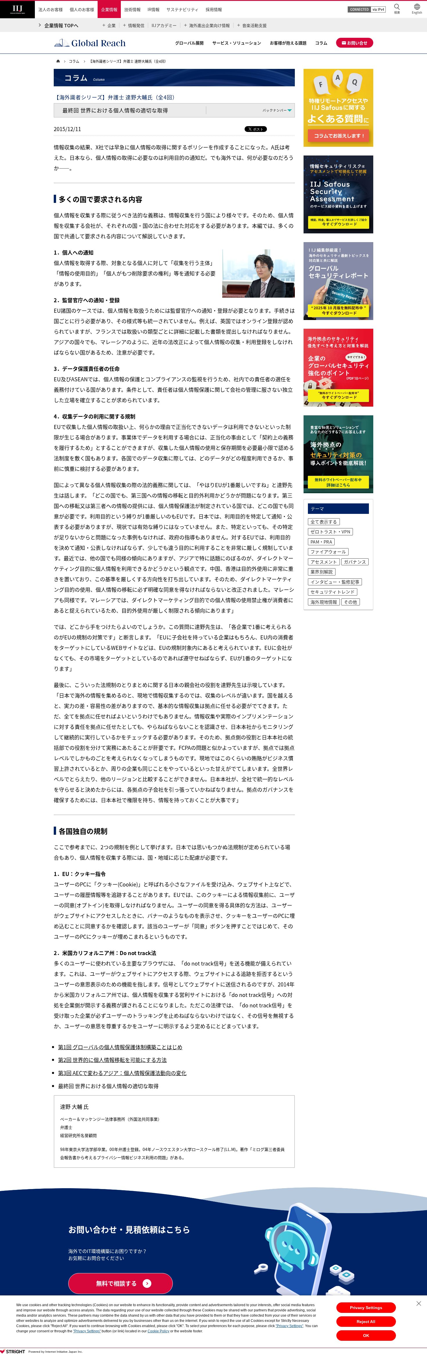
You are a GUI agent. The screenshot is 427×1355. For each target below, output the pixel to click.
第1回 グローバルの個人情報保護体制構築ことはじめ (120, 1047)
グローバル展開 (189, 43)
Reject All (366, 1321)
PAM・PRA (321, 542)
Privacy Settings (366, 1307)
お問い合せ (357, 43)
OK (366, 1335)
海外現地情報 (324, 602)
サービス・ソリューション (236, 43)
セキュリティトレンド (333, 592)
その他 (350, 602)
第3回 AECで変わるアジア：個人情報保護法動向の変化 (122, 1073)
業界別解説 (322, 572)
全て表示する (324, 522)
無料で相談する (116, 1283)
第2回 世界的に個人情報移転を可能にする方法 (112, 1060)
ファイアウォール (328, 551)
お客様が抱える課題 (288, 43)
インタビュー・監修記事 (335, 582)
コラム (321, 43)
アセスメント (324, 562)
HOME (61, 61)
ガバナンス (355, 562)
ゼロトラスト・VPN (330, 531)
